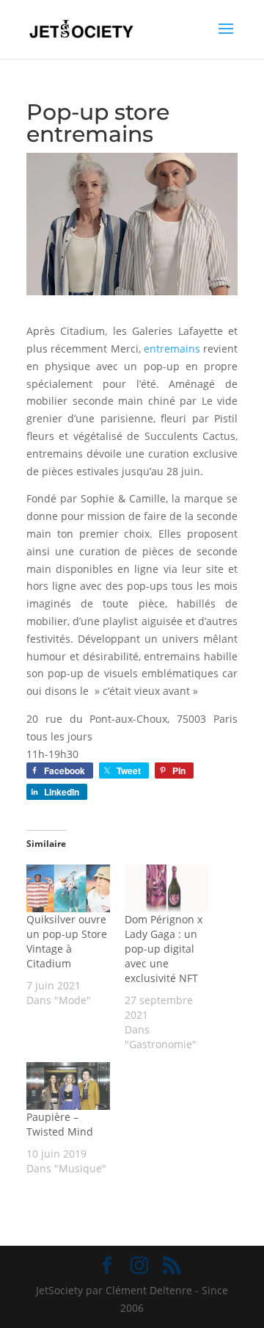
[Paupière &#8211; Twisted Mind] (68, 1086)
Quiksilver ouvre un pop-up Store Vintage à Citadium (66, 941)
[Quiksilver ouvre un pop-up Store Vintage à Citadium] (68, 888)
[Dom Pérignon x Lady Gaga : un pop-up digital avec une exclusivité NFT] (166, 888)
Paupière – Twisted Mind (59, 1124)
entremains (172, 349)
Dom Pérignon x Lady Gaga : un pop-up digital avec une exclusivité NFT (163, 948)
